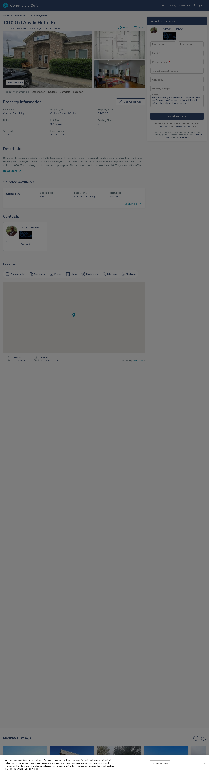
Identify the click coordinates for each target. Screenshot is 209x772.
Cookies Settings (160, 763)
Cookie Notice (31, 769)
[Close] (204, 763)
